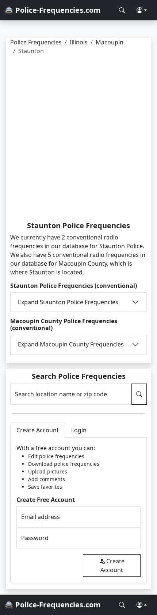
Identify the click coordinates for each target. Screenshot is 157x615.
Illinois (79, 42)
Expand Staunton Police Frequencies (68, 302)
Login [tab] (79, 430)
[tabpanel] (78, 510)
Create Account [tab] (37, 430)
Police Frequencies (36, 42)
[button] (142, 10)
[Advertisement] (78, 139)
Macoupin (109, 42)
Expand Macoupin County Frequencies (71, 344)
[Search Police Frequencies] (122, 10)
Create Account (112, 565)
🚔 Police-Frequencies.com (52, 10)
